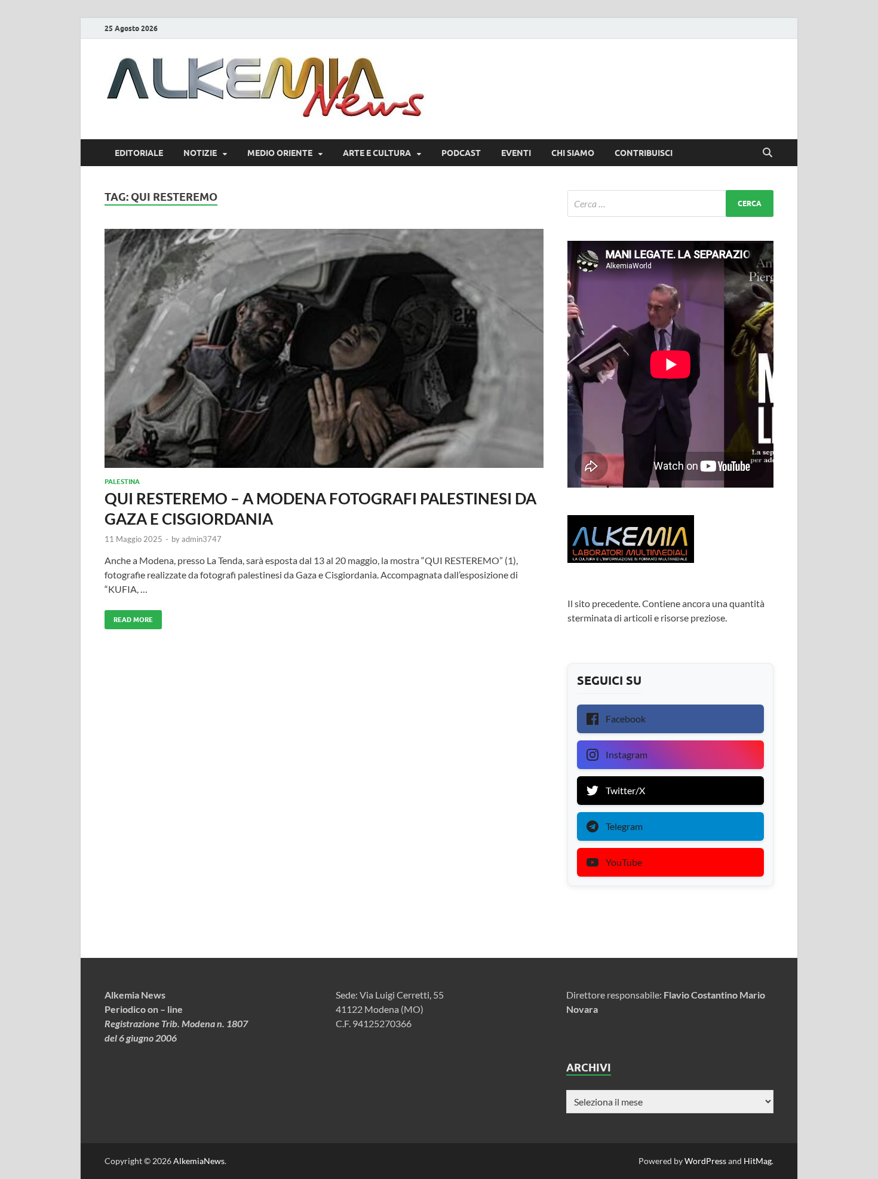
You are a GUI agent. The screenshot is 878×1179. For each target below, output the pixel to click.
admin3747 (202, 539)
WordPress (705, 1161)
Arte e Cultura (377, 153)
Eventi (516, 153)
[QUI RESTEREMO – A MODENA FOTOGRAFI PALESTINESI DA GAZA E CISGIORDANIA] (324, 348)
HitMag (758, 1161)
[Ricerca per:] (670, 203)
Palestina (122, 481)
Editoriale (139, 153)
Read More (129, 617)
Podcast (461, 153)
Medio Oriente (279, 153)
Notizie (200, 153)
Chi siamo (572, 153)
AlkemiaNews (199, 1161)
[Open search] (767, 153)
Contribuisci (644, 153)
